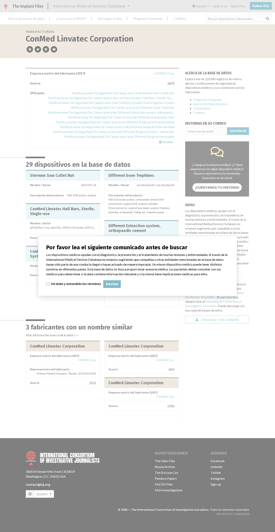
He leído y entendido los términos (76, 284)
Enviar (112, 284)
